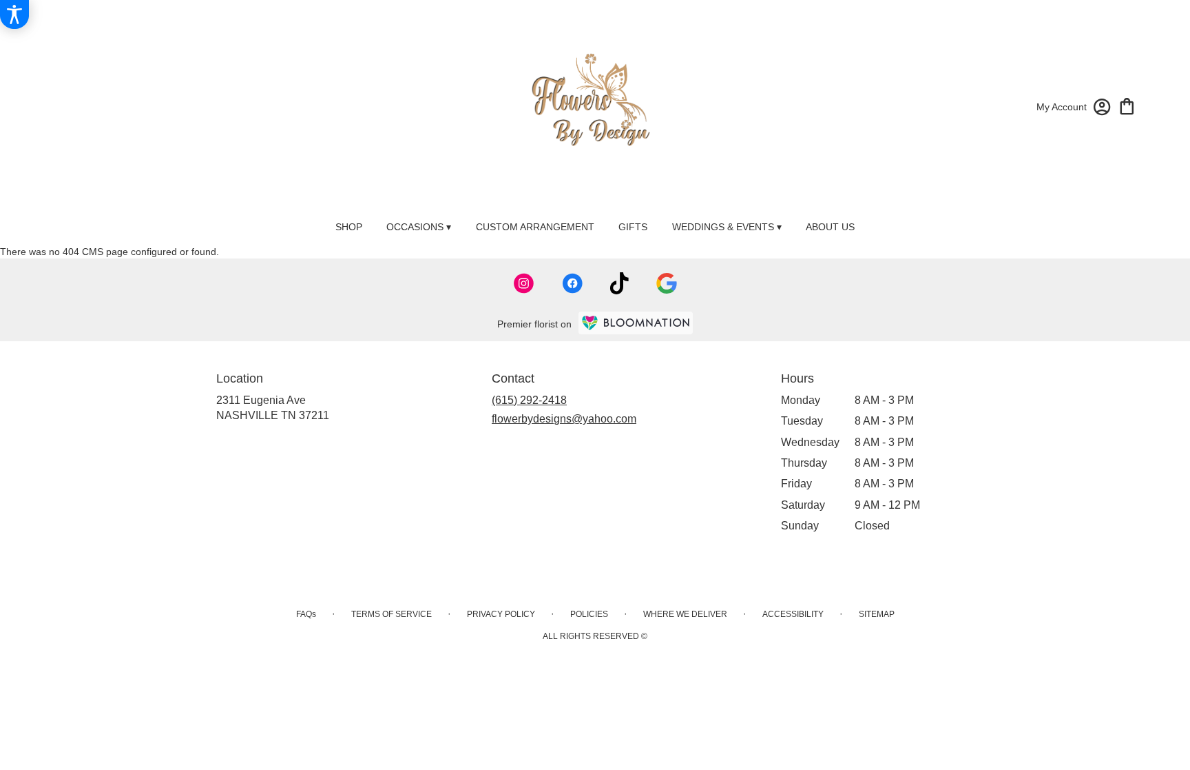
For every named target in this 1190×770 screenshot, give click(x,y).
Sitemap (877, 614)
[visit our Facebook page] (572, 283)
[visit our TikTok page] (619, 283)
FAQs (306, 614)
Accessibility (793, 614)
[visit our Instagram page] (524, 283)
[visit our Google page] (667, 283)
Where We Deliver (685, 614)
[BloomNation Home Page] (635, 323)
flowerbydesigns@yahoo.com (564, 419)
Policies (589, 614)
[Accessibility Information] (14, 14)
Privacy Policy (501, 614)
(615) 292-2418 (529, 400)
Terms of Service (391, 614)
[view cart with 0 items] (1127, 105)
